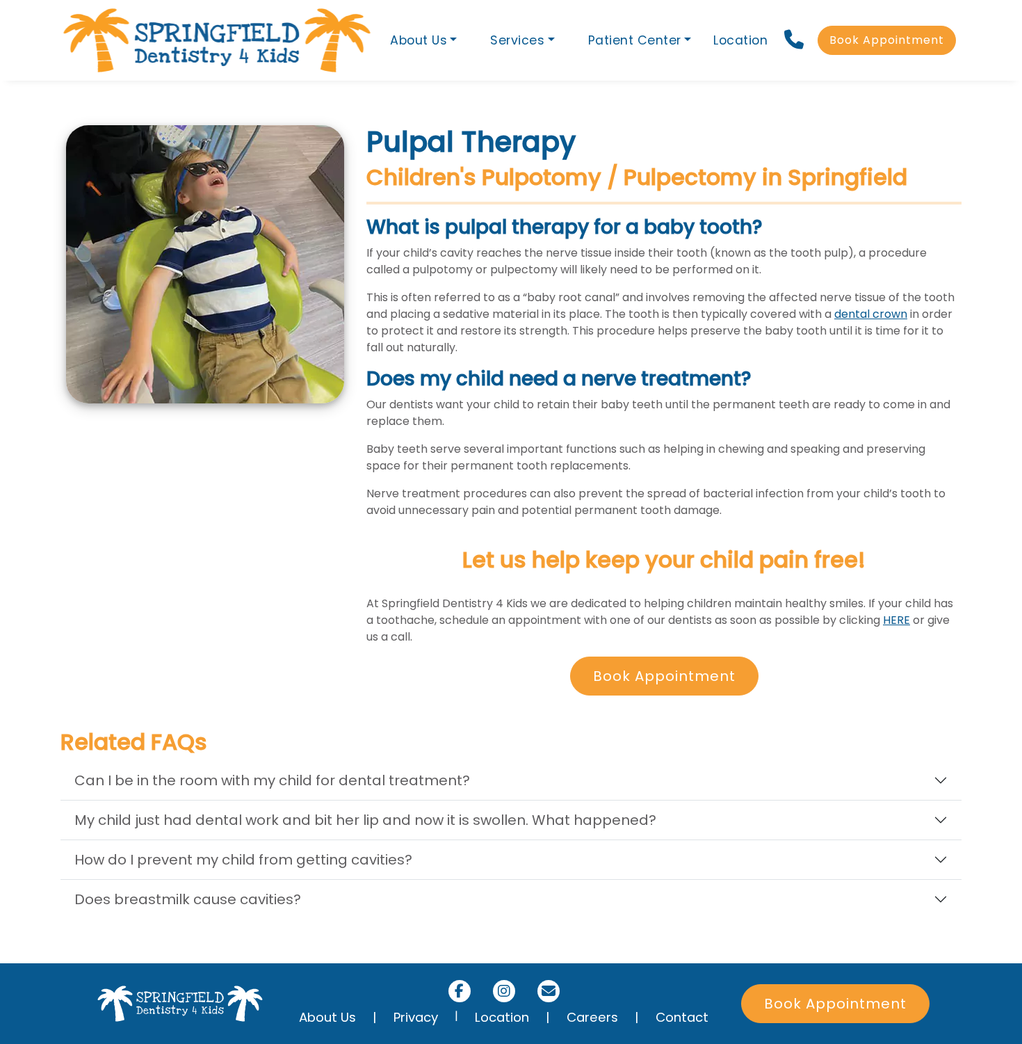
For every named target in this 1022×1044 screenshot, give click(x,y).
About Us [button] (418, 40)
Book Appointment (886, 40)
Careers (592, 1017)
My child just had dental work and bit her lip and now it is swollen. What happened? (365, 820)
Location (740, 40)
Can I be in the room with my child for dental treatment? (272, 780)
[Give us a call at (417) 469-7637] (795, 40)
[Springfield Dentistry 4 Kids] (216, 40)
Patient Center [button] (634, 40)
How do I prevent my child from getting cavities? (243, 859)
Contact (682, 1017)
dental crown (870, 314)
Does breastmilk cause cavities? (187, 899)
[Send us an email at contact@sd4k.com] (548, 991)
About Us (327, 1017)
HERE (896, 620)
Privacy (416, 1017)
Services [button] (517, 40)
